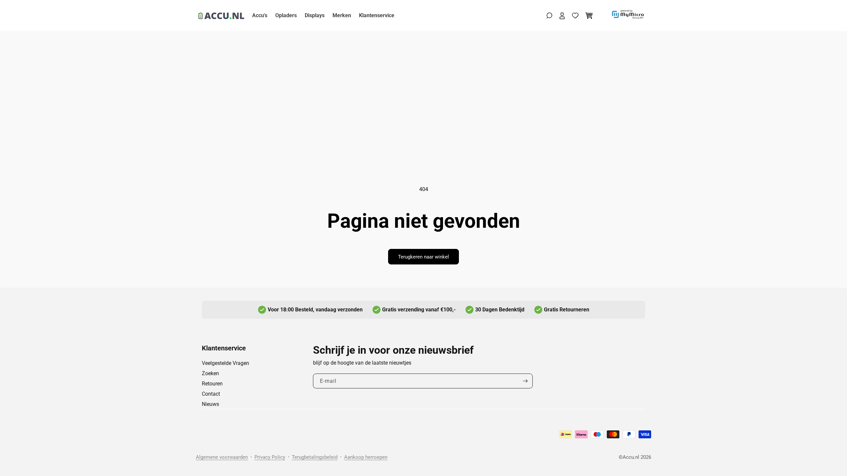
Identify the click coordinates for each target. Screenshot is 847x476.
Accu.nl (631, 457)
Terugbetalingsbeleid (314, 457)
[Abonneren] (525, 381)
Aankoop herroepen (365, 457)
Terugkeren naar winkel (423, 257)
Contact (211, 394)
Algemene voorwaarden (222, 457)
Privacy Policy (269, 457)
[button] (549, 15)
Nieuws (210, 404)
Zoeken (210, 373)
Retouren (212, 383)
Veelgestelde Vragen (225, 363)
